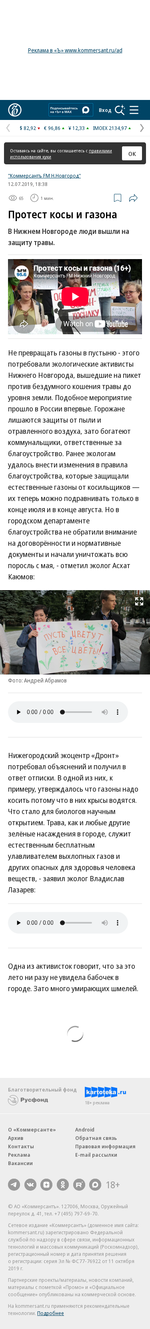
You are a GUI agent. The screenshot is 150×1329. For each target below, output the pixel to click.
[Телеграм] (14, 1185)
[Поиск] (120, 110)
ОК (132, 154)
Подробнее (50, 1313)
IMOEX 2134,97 (110, 128)
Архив (15, 1137)
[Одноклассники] (63, 1185)
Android (84, 1129)
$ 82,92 (28, 128)
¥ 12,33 (76, 128)
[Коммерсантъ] (15, 110)
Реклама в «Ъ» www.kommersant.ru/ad (75, 50)
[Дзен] (46, 1185)
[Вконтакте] (30, 1185)
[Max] (95, 1185)
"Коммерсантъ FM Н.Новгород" (44, 175)
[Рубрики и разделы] (134, 110)
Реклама (19, 1154)
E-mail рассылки (96, 1154)
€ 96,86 (52, 128)
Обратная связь (96, 1137)
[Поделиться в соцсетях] (133, 198)
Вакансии (20, 1163)
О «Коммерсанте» (32, 1129)
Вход (105, 110)
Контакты (21, 1146)
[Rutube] (79, 1185)
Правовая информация (105, 1146)
